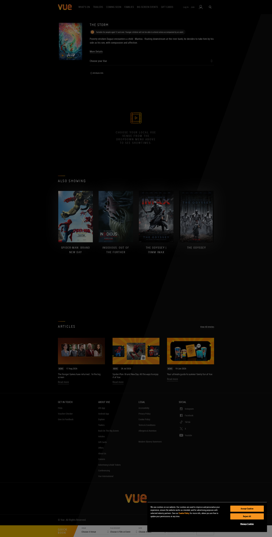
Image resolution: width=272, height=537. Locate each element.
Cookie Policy (184, 513)
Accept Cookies (247, 508)
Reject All (247, 516)
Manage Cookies (247, 523)
